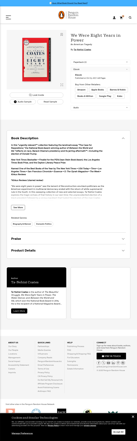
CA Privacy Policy (45, 376)
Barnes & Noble (118, 89)
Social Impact (14, 361)
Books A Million (85, 96)
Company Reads (45, 357)
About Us (13, 342)
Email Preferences (46, 365)
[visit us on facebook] (99, 363)
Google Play (105, 96)
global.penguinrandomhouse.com (112, 366)
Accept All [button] (118, 431)
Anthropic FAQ (44, 391)
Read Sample (50, 101)
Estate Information (75, 369)
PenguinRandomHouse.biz (50, 361)
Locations (12, 354)
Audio (100, 107)
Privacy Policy (44, 372)
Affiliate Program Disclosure (50, 383)
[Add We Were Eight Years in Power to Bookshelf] (61, 34)
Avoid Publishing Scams (48, 387)
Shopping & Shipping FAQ (79, 354)
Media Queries (44, 350)
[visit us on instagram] (123, 363)
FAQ (69, 350)
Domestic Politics (44, 224)
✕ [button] (133, 417)
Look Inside (38, 95)
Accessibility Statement (18, 365)
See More (18, 207)
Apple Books (97, 89)
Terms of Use (43, 369)
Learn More (20, 311)
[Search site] (130, 17)
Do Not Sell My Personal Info (50, 380)
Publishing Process (75, 346)
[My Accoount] (114, 17)
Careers (11, 369)
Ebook (100, 69)
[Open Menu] (8, 17)
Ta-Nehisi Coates (82, 49)
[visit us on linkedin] (113, 363)
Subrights (71, 361)
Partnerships (43, 346)
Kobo (119, 96)
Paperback (100, 62)
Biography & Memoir (22, 224)
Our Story (12, 346)
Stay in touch (112, 356)
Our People (13, 350)
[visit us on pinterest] (118, 363)
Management (14, 357)
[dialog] (68, 427)
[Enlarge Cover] (61, 84)
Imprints (12, 372)
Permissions (72, 365)
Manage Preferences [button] (22, 433)
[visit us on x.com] (103, 363)
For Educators (73, 357)
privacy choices (90, 425)
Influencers (43, 354)
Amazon (81, 89)
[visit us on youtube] (108, 363)
